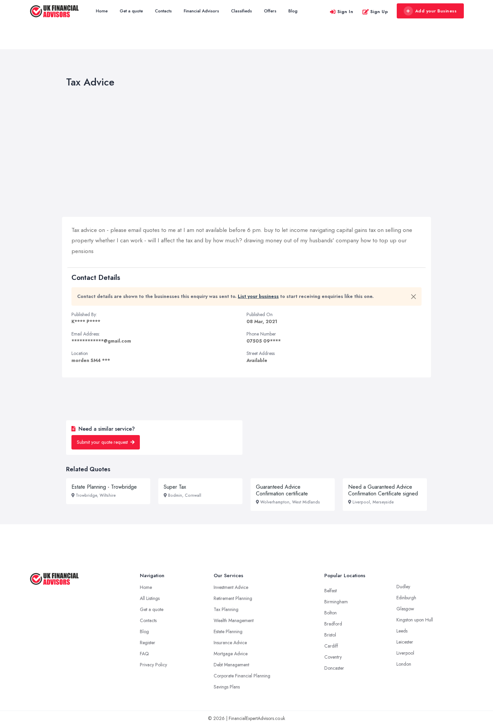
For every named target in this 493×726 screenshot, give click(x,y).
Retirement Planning (233, 598)
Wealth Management (234, 620)
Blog (292, 11)
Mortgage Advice (231, 653)
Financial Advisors (201, 11)
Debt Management (231, 664)
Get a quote (131, 11)
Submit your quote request (103, 442)
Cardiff (331, 646)
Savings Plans (227, 686)
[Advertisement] (246, 154)
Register (147, 642)
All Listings (150, 598)
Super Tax (175, 487)
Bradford (333, 623)
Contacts (163, 11)
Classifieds (241, 11)
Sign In (345, 11)
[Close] (413, 297)
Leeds (401, 630)
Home (102, 11)
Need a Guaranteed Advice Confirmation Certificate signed (383, 490)
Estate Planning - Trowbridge (104, 487)
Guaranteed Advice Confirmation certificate (282, 490)
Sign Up (379, 11)
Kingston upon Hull (414, 619)
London (403, 664)
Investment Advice (231, 587)
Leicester (404, 642)
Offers (270, 11)
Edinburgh (406, 597)
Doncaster (334, 668)
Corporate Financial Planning (242, 675)
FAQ (144, 653)
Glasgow (405, 608)
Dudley (403, 586)
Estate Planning (228, 631)
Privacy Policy (153, 664)
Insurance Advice (230, 642)
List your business (258, 296)
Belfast (330, 590)
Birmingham (336, 601)
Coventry (333, 657)
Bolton (330, 612)
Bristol (330, 634)
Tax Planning (226, 609)
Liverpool (405, 653)
